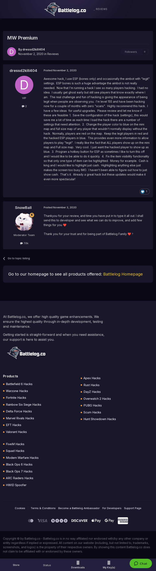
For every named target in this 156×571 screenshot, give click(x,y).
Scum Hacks (92, 412)
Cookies (20, 508)
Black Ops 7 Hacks (19, 471)
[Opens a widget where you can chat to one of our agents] (140, 564)
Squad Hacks (15, 451)
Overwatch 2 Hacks (97, 399)
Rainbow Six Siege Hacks (23, 404)
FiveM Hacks (15, 444)
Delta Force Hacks (19, 411)
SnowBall (23, 207)
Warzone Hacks (17, 391)
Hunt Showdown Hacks (99, 419)
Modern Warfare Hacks (22, 458)
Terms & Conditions (43, 508)
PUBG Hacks (92, 405)
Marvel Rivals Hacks (20, 418)
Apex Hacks (92, 378)
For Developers (111, 508)
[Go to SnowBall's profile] (24, 222)
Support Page (132, 508)
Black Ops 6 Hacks (19, 464)
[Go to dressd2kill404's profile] (11, 51)
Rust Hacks (91, 385)
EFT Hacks (13, 425)
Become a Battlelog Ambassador (79, 508)
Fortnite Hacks (16, 398)
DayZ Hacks (92, 392)
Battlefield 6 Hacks (19, 384)
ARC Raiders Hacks (19, 478)
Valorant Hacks (16, 432)
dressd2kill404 (34, 49)
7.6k (25, 243)
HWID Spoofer (16, 485)
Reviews (53, 54)
